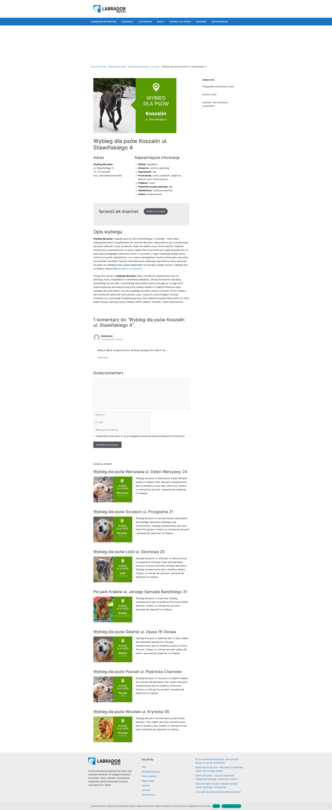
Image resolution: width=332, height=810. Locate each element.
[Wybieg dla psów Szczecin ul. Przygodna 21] (112, 540)
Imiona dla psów (180, 21)
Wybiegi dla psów (117, 66)
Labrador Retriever (103, 21)
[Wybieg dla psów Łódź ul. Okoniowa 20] (112, 580)
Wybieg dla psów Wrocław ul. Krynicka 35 (131, 711)
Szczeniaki (145, 21)
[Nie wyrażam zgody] (328, 806)
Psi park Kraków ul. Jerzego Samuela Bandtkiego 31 (140, 591)
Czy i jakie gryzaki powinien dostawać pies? (218, 792)
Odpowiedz (102, 357)
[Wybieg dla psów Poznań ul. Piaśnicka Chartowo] (112, 700)
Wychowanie (220, 21)
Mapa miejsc (148, 781)
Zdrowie (201, 21)
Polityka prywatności (231, 806)
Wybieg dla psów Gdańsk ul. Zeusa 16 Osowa (134, 631)
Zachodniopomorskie (138, 66)
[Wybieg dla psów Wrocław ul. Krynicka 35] (112, 740)
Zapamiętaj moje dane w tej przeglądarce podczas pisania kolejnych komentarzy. (140, 436)
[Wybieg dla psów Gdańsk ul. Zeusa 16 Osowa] (112, 660)
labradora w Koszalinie (129, 268)
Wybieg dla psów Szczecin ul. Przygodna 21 (133, 511)
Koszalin (155, 66)
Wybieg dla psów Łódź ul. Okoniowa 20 (129, 551)
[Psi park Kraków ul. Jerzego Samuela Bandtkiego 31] (112, 620)
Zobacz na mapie (155, 211)
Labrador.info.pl (98, 66)
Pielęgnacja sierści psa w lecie (218, 86)
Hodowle (127, 21)
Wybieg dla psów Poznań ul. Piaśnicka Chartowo (137, 671)
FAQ (144, 767)
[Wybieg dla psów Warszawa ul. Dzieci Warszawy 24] (112, 500)
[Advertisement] (166, 45)
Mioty (160, 21)
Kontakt (146, 785)
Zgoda (216, 806)
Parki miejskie (149, 776)
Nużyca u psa (209, 94)
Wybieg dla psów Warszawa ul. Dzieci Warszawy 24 (140, 471)
